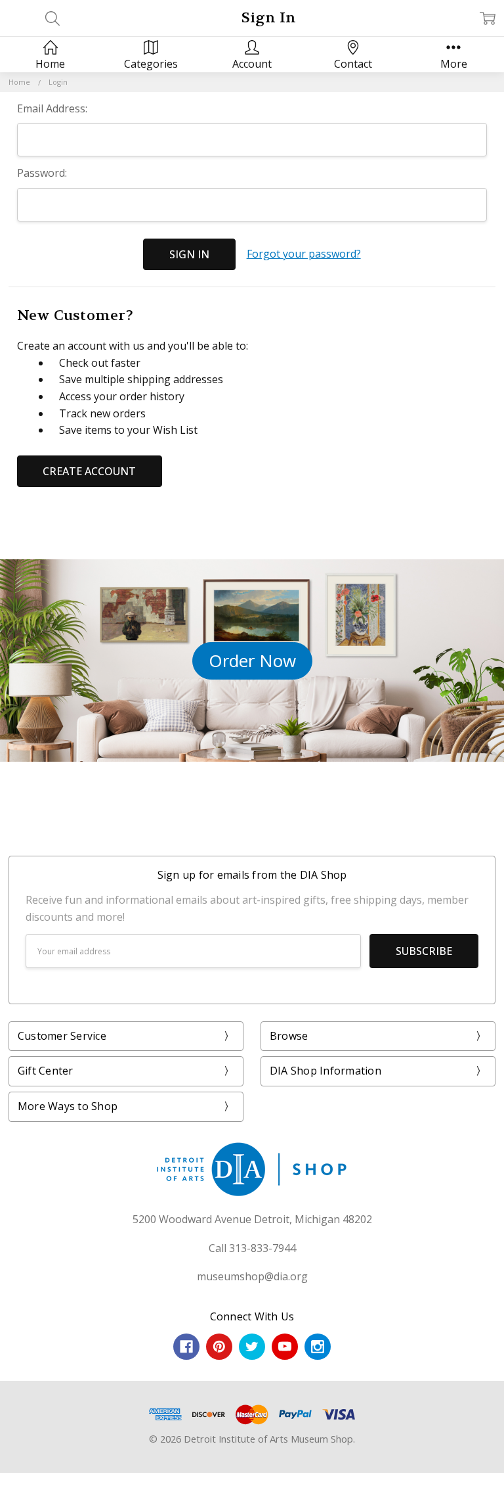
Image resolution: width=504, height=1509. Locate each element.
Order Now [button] (252, 660)
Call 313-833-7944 (252, 1248)
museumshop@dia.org (252, 1276)
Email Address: (52, 108)
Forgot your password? (304, 253)
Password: (42, 173)
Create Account (89, 471)
